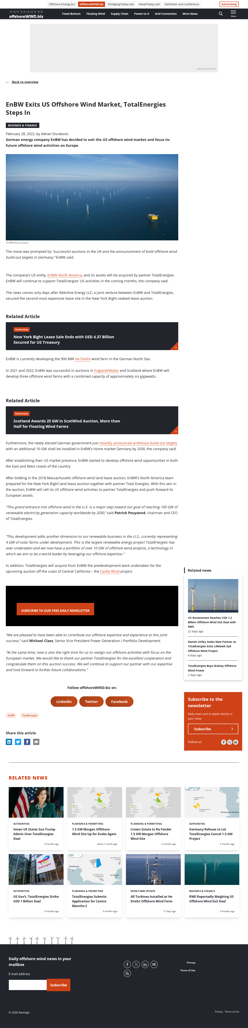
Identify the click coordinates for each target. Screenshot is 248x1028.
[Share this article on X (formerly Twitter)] (18, 742)
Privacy (191, 962)
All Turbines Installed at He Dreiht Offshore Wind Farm (151, 898)
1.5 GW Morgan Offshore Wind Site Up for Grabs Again (94, 831)
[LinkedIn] (235, 742)
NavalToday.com (149, 4)
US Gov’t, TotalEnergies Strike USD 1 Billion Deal (36, 898)
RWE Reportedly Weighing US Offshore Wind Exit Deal (211, 898)
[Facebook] (223, 742)
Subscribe (202, 729)
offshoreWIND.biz (91, 4)
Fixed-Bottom (71, 14)
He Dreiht (82, 358)
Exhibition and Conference (182, 4)
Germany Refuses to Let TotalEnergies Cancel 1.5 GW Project (210, 834)
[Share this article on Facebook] (27, 742)
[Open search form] (220, 14)
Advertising (229, 4)
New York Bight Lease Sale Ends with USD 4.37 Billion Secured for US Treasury (64, 339)
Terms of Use (187, 970)
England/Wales (106, 370)
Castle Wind (110, 571)
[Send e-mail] (154, 964)
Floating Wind (95, 14)
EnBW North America (64, 275)
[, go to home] (26, 14)
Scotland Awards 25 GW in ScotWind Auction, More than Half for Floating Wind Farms (67, 423)
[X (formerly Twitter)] (229, 742)
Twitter (91, 701)
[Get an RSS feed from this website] (127, 973)
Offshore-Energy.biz (62, 4)
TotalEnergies (29, 716)
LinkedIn (64, 701)
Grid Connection (166, 14)
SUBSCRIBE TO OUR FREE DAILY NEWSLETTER (55, 611)
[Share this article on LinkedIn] (9, 742)
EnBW (11, 716)
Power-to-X (141, 14)
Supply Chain (119, 14)
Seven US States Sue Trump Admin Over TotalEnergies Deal (34, 834)
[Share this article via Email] (36, 742)
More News (190, 14)
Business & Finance (22, 125)
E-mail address (19, 974)
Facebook (119, 701)
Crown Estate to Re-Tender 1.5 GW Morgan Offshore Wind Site (151, 834)
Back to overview (24, 82)
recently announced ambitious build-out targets (138, 443)
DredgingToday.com (121, 4)
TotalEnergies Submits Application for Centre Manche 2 (89, 901)
